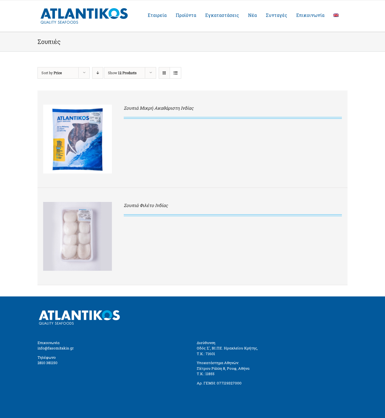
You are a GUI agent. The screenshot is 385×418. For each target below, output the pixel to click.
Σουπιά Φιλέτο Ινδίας (146, 205)
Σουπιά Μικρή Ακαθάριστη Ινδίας (159, 108)
